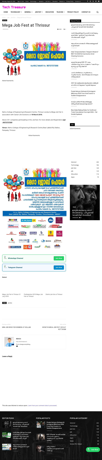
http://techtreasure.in (21, 341)
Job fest (10, 303)
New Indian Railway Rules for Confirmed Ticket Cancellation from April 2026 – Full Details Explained (84, 112)
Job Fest (13, 17)
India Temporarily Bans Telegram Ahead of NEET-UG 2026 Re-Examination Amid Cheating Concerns (84, 54)
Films (74, 207)
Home (4, 17)
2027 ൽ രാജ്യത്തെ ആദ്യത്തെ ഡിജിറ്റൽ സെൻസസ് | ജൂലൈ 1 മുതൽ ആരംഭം (84, 84)
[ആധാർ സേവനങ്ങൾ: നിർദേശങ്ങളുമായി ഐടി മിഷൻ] (6, 447)
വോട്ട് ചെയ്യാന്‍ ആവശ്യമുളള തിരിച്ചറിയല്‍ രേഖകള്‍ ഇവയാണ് (81, 103)
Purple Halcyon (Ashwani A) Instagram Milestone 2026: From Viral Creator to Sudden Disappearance (83, 93)
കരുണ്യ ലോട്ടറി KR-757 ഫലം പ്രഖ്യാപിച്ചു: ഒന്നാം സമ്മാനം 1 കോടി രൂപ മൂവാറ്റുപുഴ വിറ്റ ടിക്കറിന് (85, 64)
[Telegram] (30, 34)
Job (8, 17)
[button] (97, 12)
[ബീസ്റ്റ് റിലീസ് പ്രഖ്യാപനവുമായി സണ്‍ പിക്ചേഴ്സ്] (40, 449)
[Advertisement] (34, 96)
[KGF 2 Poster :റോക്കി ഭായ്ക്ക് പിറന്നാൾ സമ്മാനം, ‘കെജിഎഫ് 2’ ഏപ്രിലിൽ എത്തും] (40, 437)
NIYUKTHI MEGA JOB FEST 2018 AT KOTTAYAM (54, 328)
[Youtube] (99, 1)
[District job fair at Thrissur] (55, 285)
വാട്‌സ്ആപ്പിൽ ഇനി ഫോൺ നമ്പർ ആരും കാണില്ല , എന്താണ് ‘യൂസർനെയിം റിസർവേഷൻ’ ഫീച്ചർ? (84, 35)
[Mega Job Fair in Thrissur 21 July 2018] (12, 285)
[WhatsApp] (25, 34)
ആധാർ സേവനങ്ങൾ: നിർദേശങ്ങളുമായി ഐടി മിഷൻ (84, 44)
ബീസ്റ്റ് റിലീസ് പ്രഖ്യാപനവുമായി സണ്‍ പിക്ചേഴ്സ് (55, 448)
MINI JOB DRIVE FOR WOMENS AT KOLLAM (16, 327)
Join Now (58, 258)
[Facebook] (87, 1)
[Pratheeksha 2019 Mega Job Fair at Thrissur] (34, 285)
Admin (18, 339)
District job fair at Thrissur (54, 294)
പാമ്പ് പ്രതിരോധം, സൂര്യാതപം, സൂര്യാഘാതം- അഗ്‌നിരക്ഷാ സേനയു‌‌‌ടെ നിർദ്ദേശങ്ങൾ (84, 75)
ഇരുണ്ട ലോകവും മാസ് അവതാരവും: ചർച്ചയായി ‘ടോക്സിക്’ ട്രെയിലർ (83, 26)
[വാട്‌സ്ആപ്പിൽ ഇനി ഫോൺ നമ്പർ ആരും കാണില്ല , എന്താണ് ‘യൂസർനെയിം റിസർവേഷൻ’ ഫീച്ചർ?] (6, 435)
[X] (93, 1)
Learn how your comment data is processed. (42, 405)
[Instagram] (90, 1)
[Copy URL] (34, 34)
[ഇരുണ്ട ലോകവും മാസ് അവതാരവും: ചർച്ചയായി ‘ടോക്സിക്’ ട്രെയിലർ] (85, 202)
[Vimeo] (96, 1)
